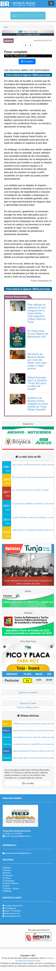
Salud (7, 886)
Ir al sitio (29, 783)
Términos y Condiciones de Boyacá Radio (35, 959)
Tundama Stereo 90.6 (14, 905)
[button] (6, 569)
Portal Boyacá (10, 908)
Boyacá (8, 867)
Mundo (8, 872)
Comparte (28, 61)
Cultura (8, 878)
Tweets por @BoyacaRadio (28, 707)
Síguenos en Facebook (28, 692)
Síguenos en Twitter (28, 703)
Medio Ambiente (11, 883)
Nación (8, 870)
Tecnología (9, 880)
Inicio (6, 27)
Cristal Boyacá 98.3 (13, 916)
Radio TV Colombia (13, 910)
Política (8, 888)
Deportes (9, 875)
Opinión (16, 888)
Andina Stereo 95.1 (13, 913)
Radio (9, 891)
